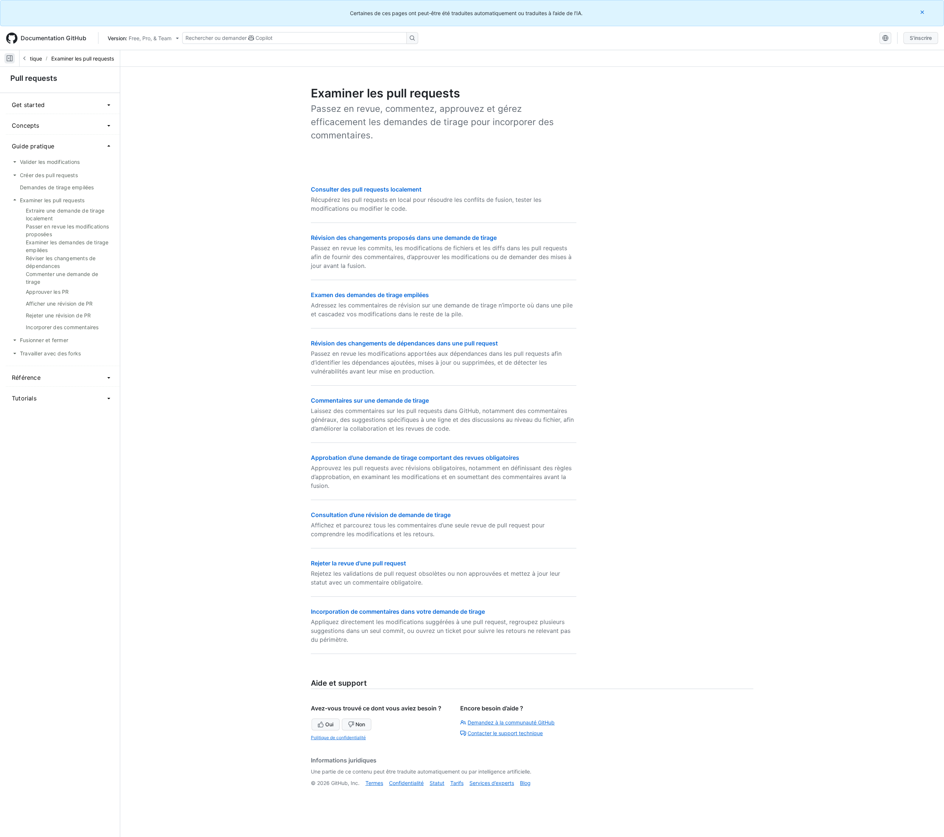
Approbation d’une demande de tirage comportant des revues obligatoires (415, 457)
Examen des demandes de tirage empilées (370, 295)
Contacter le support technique (505, 733)
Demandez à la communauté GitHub (511, 722)
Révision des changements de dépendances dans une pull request (404, 343)
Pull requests (33, 78)
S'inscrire (921, 38)
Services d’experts (491, 783)
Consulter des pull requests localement (366, 189)
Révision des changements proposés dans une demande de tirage (404, 237)
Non (360, 724)
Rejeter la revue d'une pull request (358, 563)
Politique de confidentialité (338, 737)
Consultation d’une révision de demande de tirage (381, 515)
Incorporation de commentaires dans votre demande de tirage (398, 611)
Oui (329, 724)
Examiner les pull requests (82, 58)
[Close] (923, 12)
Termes (374, 783)
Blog (525, 783)
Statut (437, 783)
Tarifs (457, 783)
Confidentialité (406, 783)
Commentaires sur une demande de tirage (370, 400)
